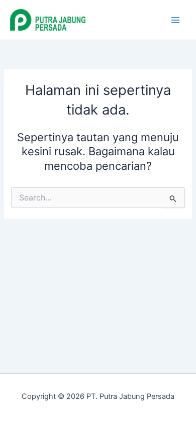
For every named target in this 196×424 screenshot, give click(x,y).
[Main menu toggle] (175, 20)
